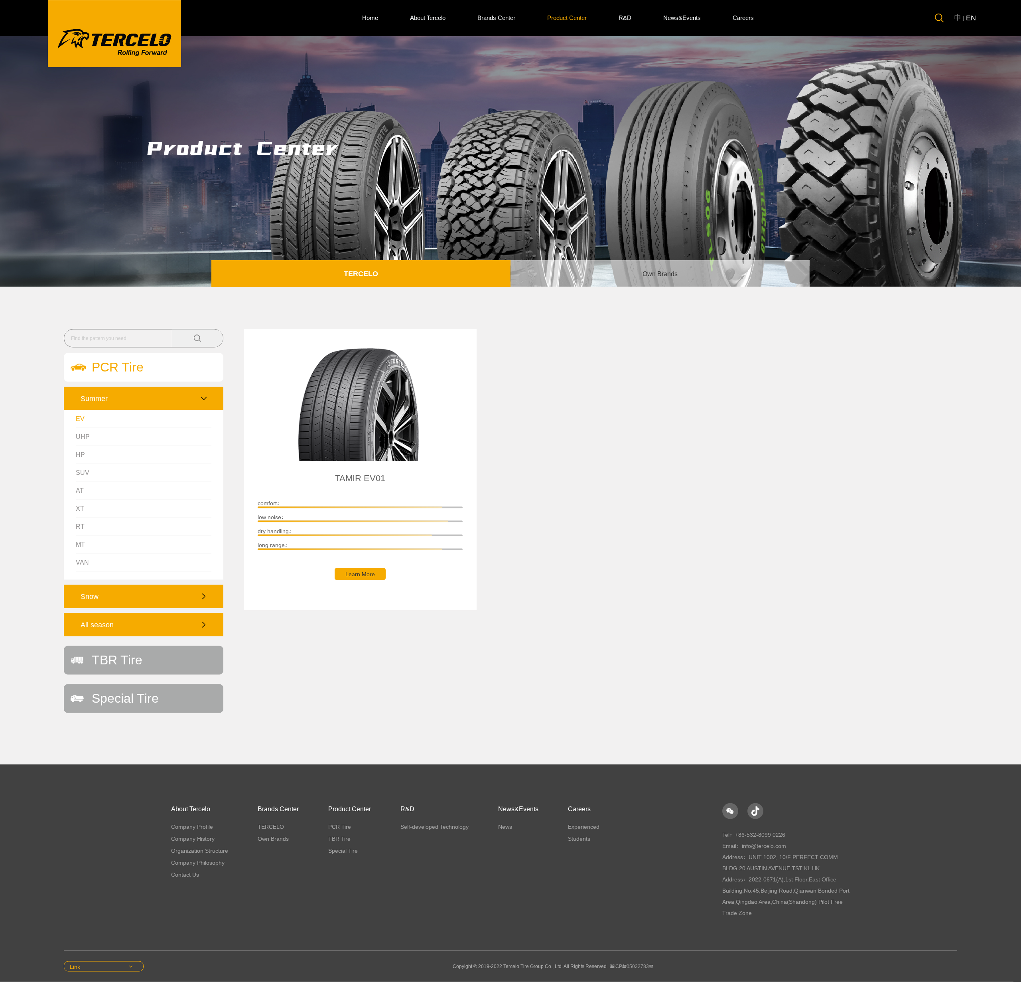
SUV (82, 472)
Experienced (583, 827)
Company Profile (192, 827)
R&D (625, 17)
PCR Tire (339, 827)
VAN (82, 562)
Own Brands (660, 274)
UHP (83, 436)
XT (80, 508)
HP (80, 454)
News (505, 827)
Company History (193, 839)
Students (579, 839)
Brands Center (496, 17)
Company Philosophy (198, 862)
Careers (743, 17)
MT (80, 544)
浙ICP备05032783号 (631, 966)
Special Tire (343, 851)
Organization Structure (199, 851)
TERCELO (361, 274)
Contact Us (185, 874)
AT (80, 490)
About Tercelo (427, 17)
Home (370, 17)
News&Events (682, 17)
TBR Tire (339, 839)
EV (80, 418)
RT (80, 526)
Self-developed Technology (434, 827)
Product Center (567, 17)
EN (971, 18)
